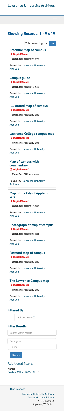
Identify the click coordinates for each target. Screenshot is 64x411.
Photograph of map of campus (31, 225)
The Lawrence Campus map (29, 280)
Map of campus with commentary (24, 163)
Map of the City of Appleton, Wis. (30, 195)
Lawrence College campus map (32, 133)
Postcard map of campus (27, 253)
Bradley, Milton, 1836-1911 (22, 372)
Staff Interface (17, 389)
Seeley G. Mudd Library (41, 397)
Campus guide (20, 78)
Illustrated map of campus (29, 105)
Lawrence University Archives (31, 5)
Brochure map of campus (28, 50)
